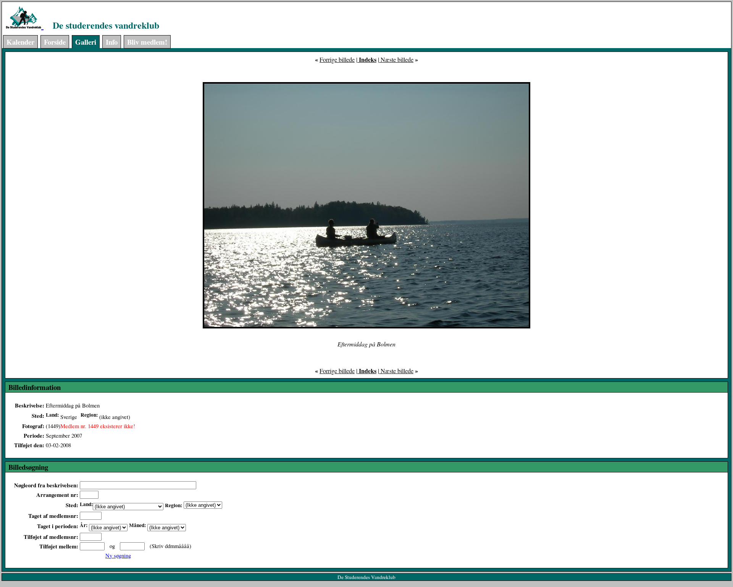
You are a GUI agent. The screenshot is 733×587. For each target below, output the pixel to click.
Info (112, 42)
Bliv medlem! (147, 42)
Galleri (85, 42)
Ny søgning (118, 555)
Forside (55, 42)
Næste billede (396, 59)
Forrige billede (337, 59)
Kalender (20, 42)
